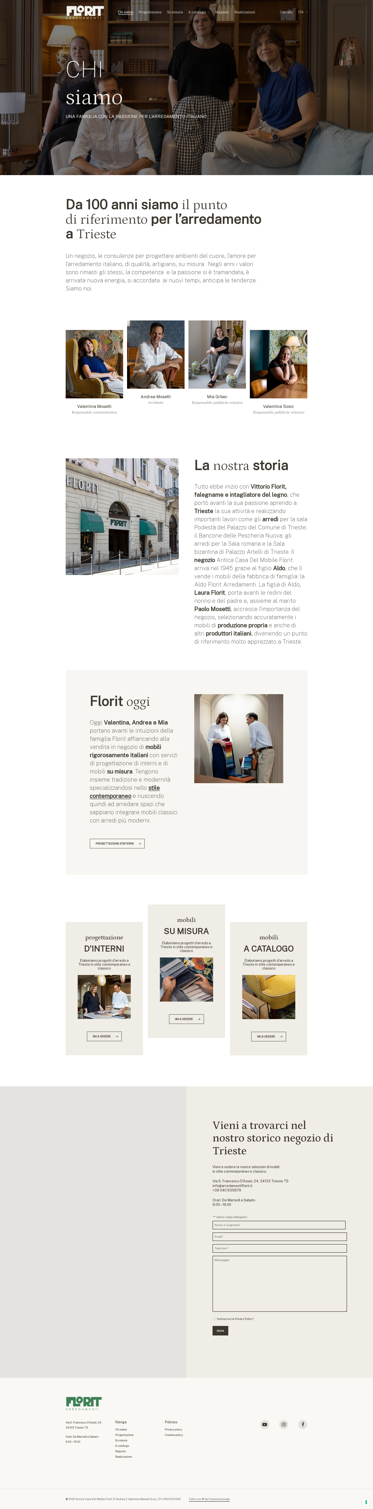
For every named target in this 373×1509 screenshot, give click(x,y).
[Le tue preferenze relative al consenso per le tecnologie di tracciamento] (366, 1502)
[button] (94, 373)
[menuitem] (303, 12)
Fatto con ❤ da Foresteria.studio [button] (209, 1499)
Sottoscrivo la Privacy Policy (235, 1318)
